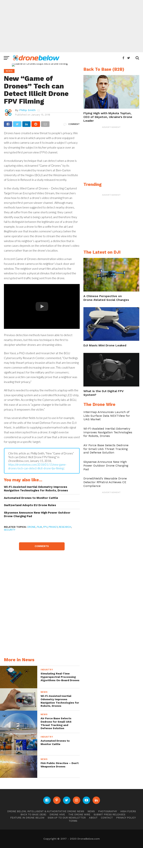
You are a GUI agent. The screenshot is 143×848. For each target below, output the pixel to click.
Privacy (53, 527)
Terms (73, 820)
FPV (45, 527)
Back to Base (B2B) (33, 814)
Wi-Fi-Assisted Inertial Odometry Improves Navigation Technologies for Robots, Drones (36, 488)
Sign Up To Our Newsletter (67, 817)
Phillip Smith (27, 110)
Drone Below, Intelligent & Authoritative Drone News (45, 811)
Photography (107, 811)
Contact (107, 817)
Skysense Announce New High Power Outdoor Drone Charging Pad (37, 514)
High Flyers (128, 811)
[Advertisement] (71, 26)
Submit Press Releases (109, 814)
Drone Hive (57, 814)
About (93, 817)
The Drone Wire (79, 814)
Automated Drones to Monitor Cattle (31, 498)
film (39, 527)
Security (9, 529)
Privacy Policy (126, 817)
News (91, 811)
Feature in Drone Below (27, 817)
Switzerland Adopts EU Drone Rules (30, 505)
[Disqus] (42, 597)
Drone (31, 527)
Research (65, 527)
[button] (42, 306)
